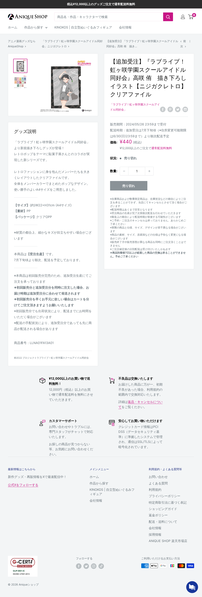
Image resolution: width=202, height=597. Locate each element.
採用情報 (155, 534)
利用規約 (155, 490)
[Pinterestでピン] (170, 109)
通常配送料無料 (161, 148)
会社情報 (125, 27)
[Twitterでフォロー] (86, 566)
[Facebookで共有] (163, 109)
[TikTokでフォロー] (101, 566)
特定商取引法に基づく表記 (168, 502)
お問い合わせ (158, 477)
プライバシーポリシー (164, 496)
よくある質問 (158, 483)
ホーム (12, 27)
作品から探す (33, 27)
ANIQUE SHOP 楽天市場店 (168, 541)
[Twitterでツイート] (177, 109)
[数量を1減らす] (124, 171)
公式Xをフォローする (23, 485)
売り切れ (128, 186)
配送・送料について (163, 522)
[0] (190, 16)
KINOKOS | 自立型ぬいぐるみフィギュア (83, 27)
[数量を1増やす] (149, 171)
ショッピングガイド (163, 509)
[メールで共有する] (185, 109)
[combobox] (108, 16)
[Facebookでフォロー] (78, 566)
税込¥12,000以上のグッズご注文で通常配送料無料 (101, 4)
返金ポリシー (158, 515)
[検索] (168, 16)
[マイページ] (183, 17)
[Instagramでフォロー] (93, 566)
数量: (113, 171)
